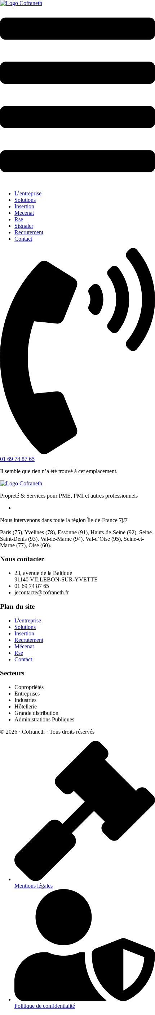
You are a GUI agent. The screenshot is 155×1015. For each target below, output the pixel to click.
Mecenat (24, 213)
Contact (23, 239)
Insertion (24, 206)
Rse (18, 219)
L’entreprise (27, 193)
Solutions (25, 200)
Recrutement (28, 232)
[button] (77, 95)
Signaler (23, 226)
